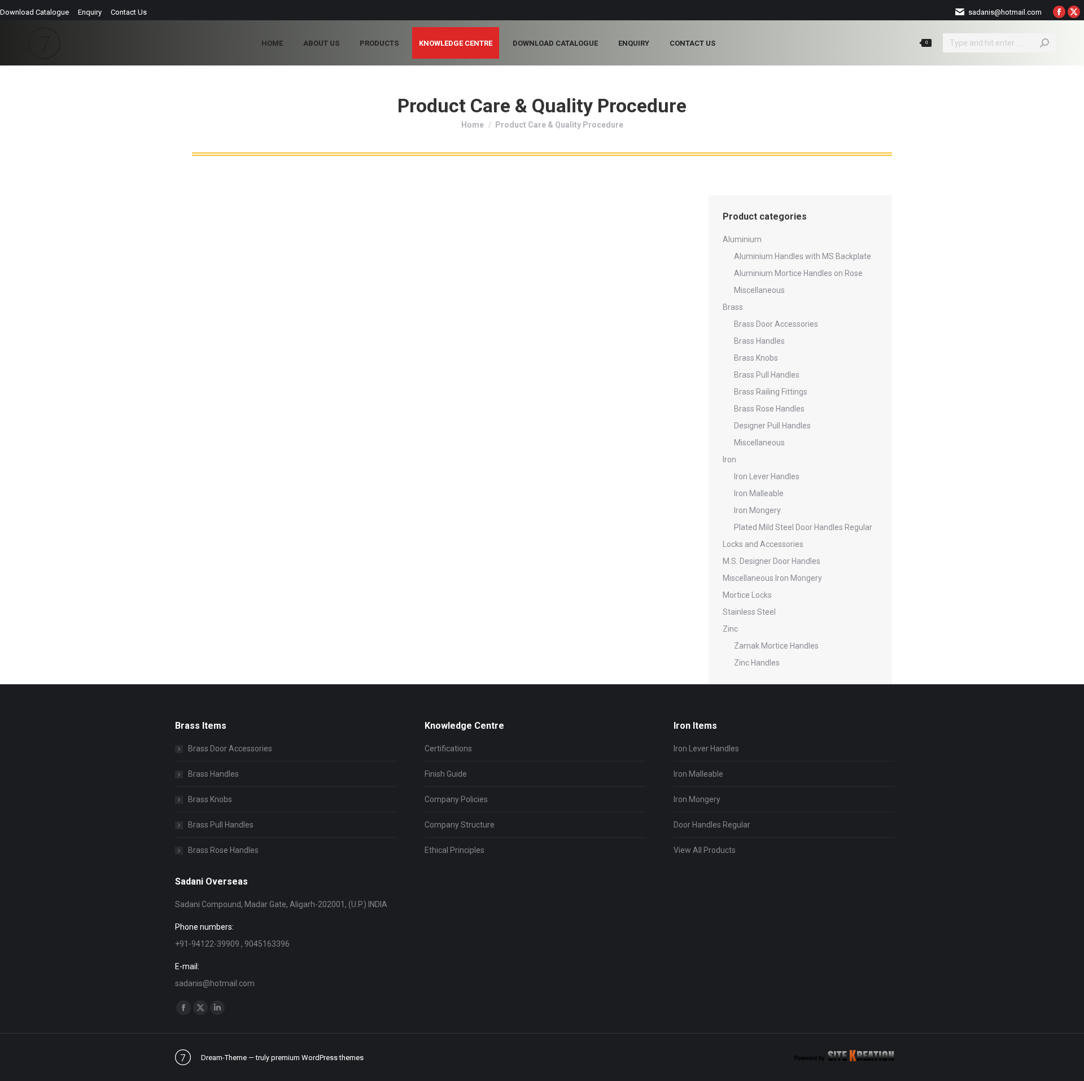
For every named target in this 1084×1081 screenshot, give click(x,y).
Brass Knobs (756, 357)
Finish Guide (446, 773)
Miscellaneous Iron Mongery (772, 578)
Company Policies (456, 799)
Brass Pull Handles (766, 374)
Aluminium (742, 239)
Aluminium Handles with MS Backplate (802, 256)
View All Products (705, 850)
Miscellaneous (759, 290)
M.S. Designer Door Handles (771, 561)
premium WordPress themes (317, 1057)
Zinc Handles (757, 662)
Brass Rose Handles (769, 408)
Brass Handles (759, 340)
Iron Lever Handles (766, 476)
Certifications (448, 748)
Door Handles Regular (712, 824)
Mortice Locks (747, 594)
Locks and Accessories (763, 544)
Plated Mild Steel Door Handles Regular (803, 527)
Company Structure (460, 824)
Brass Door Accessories (776, 324)
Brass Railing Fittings (770, 391)
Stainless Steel (749, 611)
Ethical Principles (454, 850)
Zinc (730, 628)
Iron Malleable (759, 493)
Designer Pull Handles (772, 425)
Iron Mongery (757, 510)
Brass (733, 307)
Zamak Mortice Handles (776, 645)
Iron (729, 459)
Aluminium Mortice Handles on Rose (798, 273)
